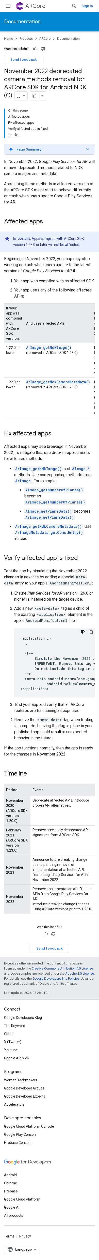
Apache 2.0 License (79, 973)
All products (13, 1215)
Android (10, 1175)
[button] (49, 149)
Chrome (10, 1183)
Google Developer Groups (24, 1088)
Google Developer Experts (24, 1096)
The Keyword (14, 1026)
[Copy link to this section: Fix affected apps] (56, 434)
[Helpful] (35, 49)
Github (9, 1034)
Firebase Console (17, 1143)
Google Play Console (20, 1134)
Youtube (11, 1050)
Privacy (25, 1236)
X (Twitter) (12, 1042)
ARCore (35, 6)
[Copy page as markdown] (34, 96)
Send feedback (23, 59)
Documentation (22, 21)
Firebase (11, 1191)
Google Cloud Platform (22, 1199)
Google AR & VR (16, 1058)
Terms (9, 1236)
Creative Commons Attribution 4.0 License (62, 968)
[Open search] (74, 6)
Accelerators (14, 1104)
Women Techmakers (20, 1080)
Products (26, 38)
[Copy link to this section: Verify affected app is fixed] (83, 558)
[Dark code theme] (83, 632)
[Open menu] (8, 6)
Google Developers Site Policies (55, 978)
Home (8, 38)
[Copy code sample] (91, 632)
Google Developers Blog (23, 1018)
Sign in (87, 6)
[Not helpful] (43, 49)
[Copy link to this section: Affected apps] (48, 222)
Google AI (11, 1207)
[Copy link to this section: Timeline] (32, 774)
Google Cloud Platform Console (29, 1126)
